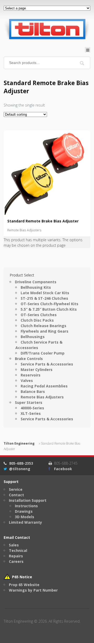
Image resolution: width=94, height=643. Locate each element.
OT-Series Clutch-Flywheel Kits (49, 303)
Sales (14, 544)
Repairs (16, 555)
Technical (18, 550)
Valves (27, 380)
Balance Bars (33, 391)
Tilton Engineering (19, 443)
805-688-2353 (21, 463)
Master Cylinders (36, 369)
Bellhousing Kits (36, 287)
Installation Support (27, 500)
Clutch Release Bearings (43, 325)
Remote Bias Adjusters (24, 230)
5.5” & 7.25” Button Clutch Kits (49, 309)
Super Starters (28, 402)
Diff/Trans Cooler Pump (42, 353)
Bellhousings (33, 336)
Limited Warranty (25, 522)
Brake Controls (29, 358)
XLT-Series (31, 413)
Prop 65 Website (24, 584)
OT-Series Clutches (39, 314)
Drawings (24, 511)
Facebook (63, 468)
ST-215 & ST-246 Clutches (44, 298)
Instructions (26, 505)
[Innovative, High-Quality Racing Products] (47, 28)
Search (82, 63)
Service (15, 489)
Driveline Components (35, 281)
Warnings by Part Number (33, 590)
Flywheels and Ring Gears (44, 331)
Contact (16, 494)
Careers (16, 561)
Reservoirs (30, 375)
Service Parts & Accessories (47, 364)
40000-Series (32, 407)
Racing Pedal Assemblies (44, 386)
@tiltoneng (19, 468)
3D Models (24, 516)
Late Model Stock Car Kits (45, 292)
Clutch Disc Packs (37, 320)
